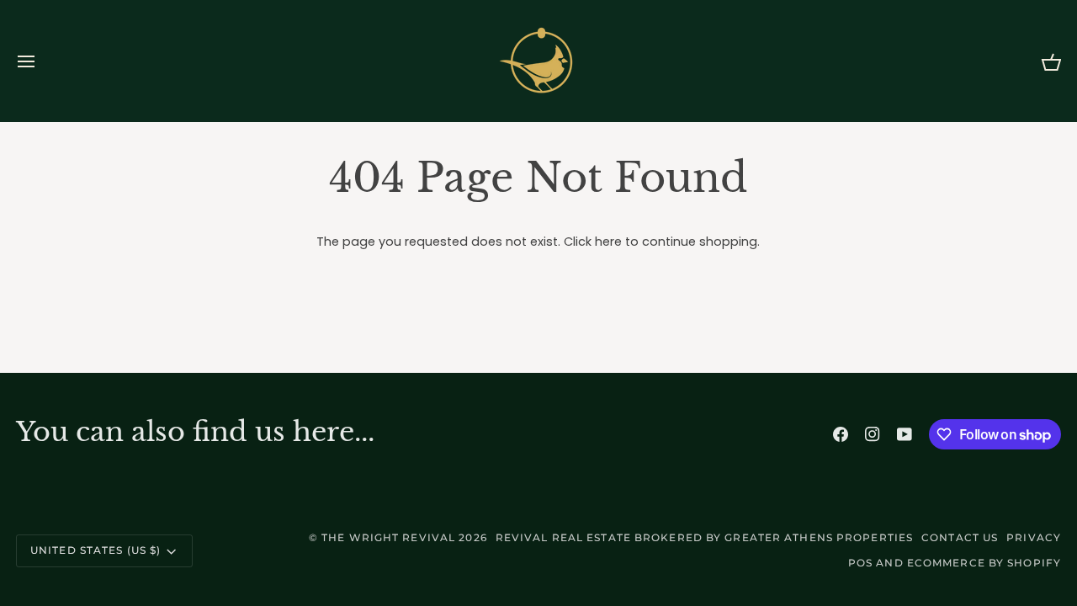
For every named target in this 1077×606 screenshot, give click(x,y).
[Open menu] (41, 61)
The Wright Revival (388, 537)
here (608, 241)
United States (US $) (95, 550)
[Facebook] (840, 434)
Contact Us (959, 537)
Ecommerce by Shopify (984, 562)
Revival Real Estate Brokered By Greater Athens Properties (704, 537)
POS (860, 562)
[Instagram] (872, 434)
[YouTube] (904, 434)
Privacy (1033, 537)
